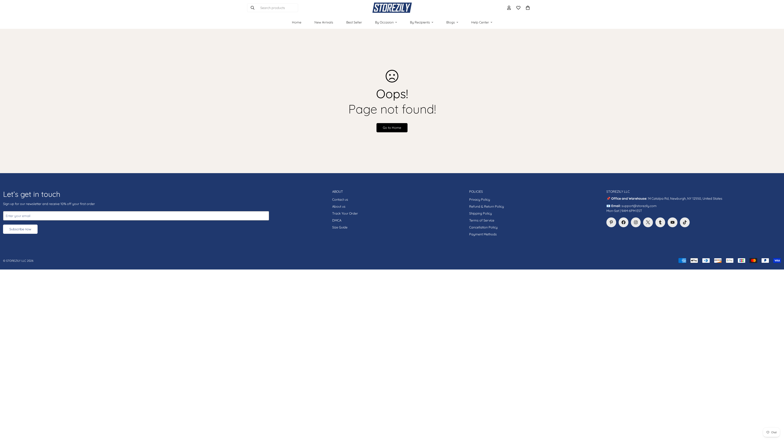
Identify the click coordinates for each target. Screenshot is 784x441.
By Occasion (384, 22)
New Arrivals (323, 22)
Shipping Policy (480, 213)
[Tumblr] (660, 222)
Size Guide (339, 227)
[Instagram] (636, 222)
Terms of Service (481, 220)
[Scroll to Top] (776, 418)
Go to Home (392, 128)
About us (338, 206)
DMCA (336, 220)
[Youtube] (672, 222)
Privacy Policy (479, 199)
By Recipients (420, 22)
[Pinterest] (611, 222)
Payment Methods (483, 234)
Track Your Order (345, 213)
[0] (527, 7)
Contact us (340, 199)
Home (296, 22)
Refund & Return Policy (486, 206)
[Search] (252, 7)
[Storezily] (392, 8)
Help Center (480, 22)
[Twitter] (648, 222)
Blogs (450, 22)
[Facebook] (623, 222)
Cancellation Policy (483, 227)
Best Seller (354, 22)
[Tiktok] (685, 222)
